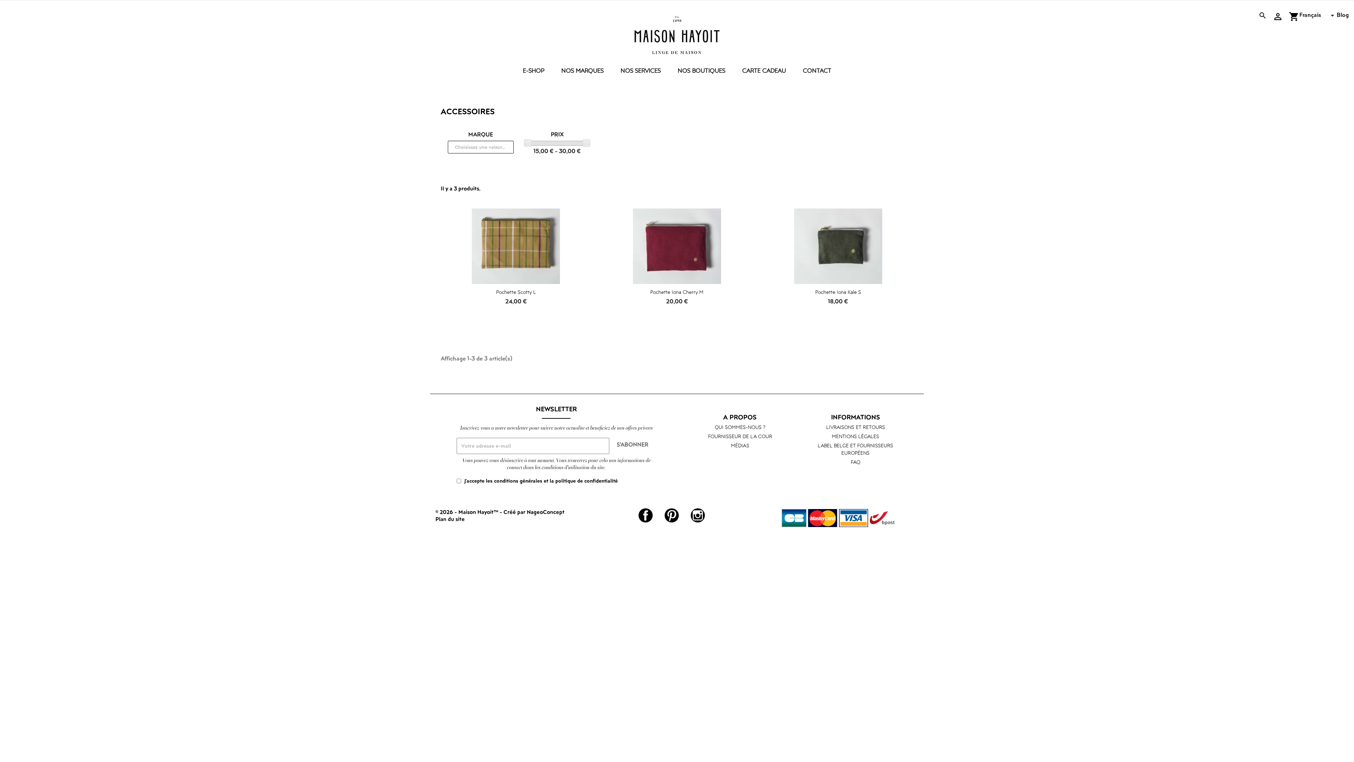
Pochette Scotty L (516, 292)
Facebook (646, 515)
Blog (1343, 15)
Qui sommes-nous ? (740, 427)
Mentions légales (855, 436)
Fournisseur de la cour (740, 436)
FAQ (855, 462)
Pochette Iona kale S (838, 292)
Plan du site (450, 518)
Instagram (698, 515)
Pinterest (672, 515)
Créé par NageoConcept (534, 511)
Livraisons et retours (855, 427)
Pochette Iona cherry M (676, 292)
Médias (740, 445)
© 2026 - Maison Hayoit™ (467, 511)
